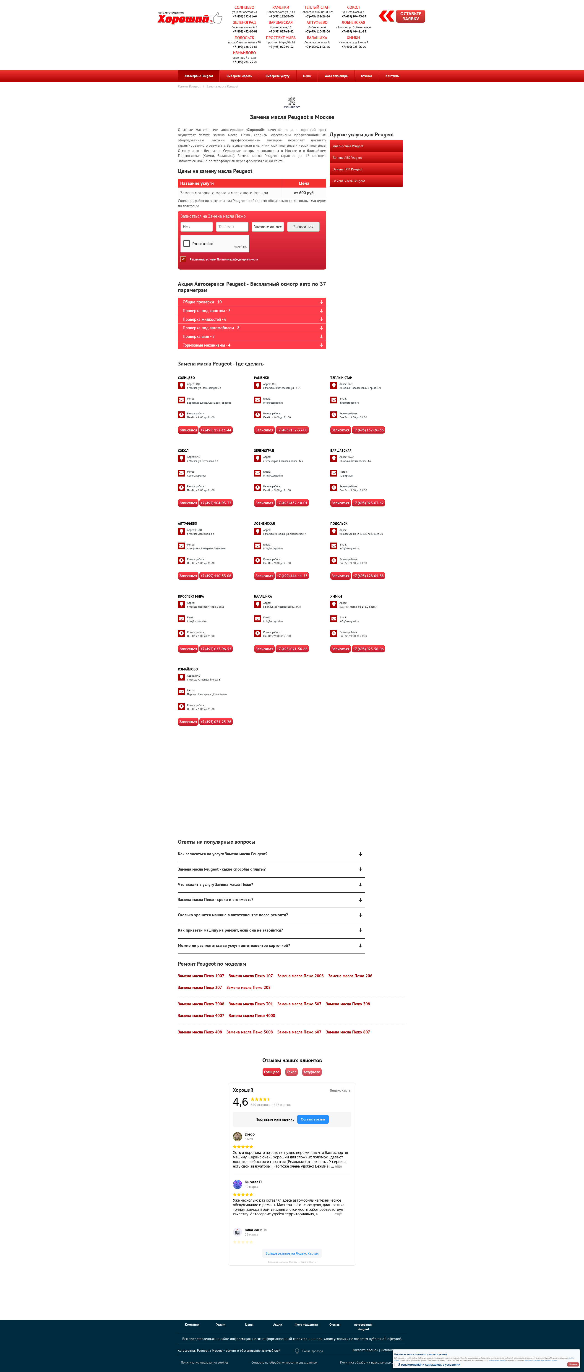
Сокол (353, 7)
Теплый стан (317, 7)
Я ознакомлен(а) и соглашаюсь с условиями (429, 1364)
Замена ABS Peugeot (347, 158)
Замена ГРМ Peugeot (347, 169)
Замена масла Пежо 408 (200, 1032)
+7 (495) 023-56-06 (354, 47)
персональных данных (497, 1360)
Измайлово (244, 52)
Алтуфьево (317, 22)
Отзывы (366, 76)
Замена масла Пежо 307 (299, 1003)
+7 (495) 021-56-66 (317, 47)
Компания (192, 1324)
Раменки (280, 7)
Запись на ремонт (398, 17)
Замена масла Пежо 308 (348, 1003)
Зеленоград (244, 22)
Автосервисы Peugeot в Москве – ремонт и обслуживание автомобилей (229, 1350)
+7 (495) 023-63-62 (281, 31)
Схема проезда (312, 1351)
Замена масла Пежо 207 (200, 987)
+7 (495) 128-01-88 (245, 47)
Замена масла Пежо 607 (299, 1032)
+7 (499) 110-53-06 (317, 31)
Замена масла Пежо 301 (251, 1003)
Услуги (220, 1324)
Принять (573, 1364)
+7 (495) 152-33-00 (281, 16)
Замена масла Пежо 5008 (250, 1032)
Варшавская (281, 22)
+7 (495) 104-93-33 (354, 16)
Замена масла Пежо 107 (251, 975)
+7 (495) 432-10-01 (245, 31)
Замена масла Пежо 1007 (201, 975)
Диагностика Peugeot (348, 146)
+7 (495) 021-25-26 (245, 62)
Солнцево (244, 7)
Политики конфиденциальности (237, 259)
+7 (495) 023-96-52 (281, 47)
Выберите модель (239, 76)
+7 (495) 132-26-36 (317, 16)
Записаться (188, 430)
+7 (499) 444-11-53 (354, 31)
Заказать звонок (365, 1350)
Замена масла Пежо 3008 (201, 1003)
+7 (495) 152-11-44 (245, 16)
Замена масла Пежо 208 (249, 987)
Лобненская (353, 22)
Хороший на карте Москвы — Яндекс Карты (292, 1262)
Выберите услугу (277, 76)
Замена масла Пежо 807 (348, 1032)
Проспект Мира (281, 37)
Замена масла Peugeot (349, 181)
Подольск (244, 37)
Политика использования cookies (204, 1362)
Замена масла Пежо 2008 (300, 975)
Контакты (392, 76)
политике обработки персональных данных (541, 1360)
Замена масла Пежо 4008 (252, 1015)
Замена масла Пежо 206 (350, 975)
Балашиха (317, 37)
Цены (307, 76)
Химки (353, 37)
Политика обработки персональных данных (371, 1362)
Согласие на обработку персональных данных (284, 1362)
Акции (277, 1324)
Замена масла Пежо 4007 (201, 1015)
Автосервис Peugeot (199, 76)
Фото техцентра (336, 76)
